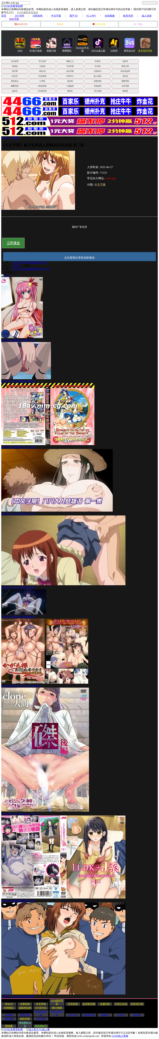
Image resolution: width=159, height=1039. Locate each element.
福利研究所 (22, 24)
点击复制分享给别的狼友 (79, 257)
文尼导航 (41, 1004)
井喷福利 (97, 86)
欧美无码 (128, 15)
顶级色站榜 (25, 1007)
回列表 (16, 265)
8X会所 (15, 76)
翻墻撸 (9, 1026)
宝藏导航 (105, 1004)
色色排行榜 (137, 1004)
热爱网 (9, 1015)
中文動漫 (14, 137)
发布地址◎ (41, 1026)
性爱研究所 (89, 1015)
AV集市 (98, 61)
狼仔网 (15, 71)
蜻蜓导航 (125, 81)
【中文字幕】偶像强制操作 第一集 (30, 269)
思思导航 (73, 1004)
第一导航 (138, 24)
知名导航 (14, 19)
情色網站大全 (25, 1024)
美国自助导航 (41, 1013)
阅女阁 (70, 81)
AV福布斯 (42, 76)
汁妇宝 (121, 1015)
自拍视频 (110, 15)
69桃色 (15, 66)
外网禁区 (9, 1007)
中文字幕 (56, 15)
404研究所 (42, 91)
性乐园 (97, 66)
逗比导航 (70, 71)
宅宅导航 (41, 1018)
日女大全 (73, 1015)
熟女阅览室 (125, 71)
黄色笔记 (14, 81)
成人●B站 (98, 76)
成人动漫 (147, 15)
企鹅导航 (25, 1004)
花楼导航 (9, 1018)
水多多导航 (100, 24)
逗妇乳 (125, 76)
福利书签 (25, 1018)
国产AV (74, 15)
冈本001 (69, 76)
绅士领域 (97, 91)
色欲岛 (125, 61)
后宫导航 (125, 86)
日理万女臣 (121, 1004)
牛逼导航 (70, 66)
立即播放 (13, 243)
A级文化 (42, 71)
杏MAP (60, 24)
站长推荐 (14, 61)
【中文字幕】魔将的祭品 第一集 (29, 262)
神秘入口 (70, 61)
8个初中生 (41, 1007)
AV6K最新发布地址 (27, 12)
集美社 (70, 91)
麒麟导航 (14, 86)
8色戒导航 (42, 86)
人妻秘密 (70, 86)
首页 (3, 15)
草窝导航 (25, 1015)
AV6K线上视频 (120, 1036)
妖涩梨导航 (89, 1004)
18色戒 (42, 66)
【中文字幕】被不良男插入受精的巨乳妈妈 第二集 (49, 137)
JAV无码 (19, 15)
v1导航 (42, 81)
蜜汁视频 (57, 1007)
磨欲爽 (137, 1015)
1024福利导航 (57, 1002)
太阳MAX (98, 71)
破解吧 (105, 1015)
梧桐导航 (97, 81)
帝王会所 (42, 61)
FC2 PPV (91, 15)
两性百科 (125, 66)
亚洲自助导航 (57, 1013)
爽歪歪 (125, 91)
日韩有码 (38, 15)
